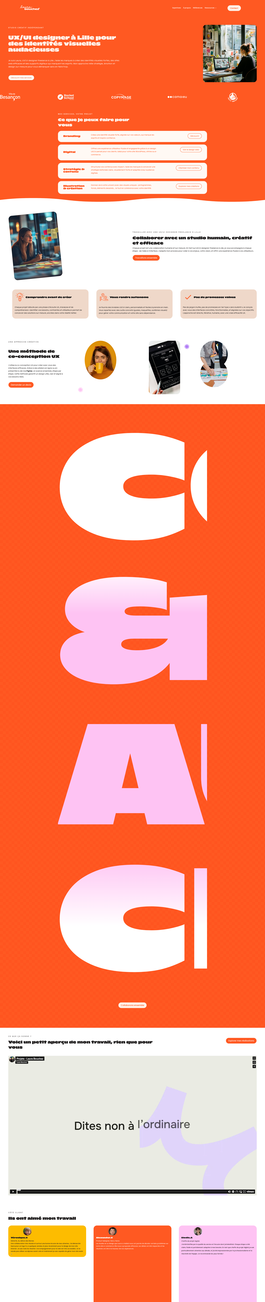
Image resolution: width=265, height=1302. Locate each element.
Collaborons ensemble (132, 1005)
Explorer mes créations (189, 186)
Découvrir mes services (21, 77)
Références (197, 8)
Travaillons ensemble (146, 257)
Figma (29, 371)
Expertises (176, 8)
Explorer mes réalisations (241, 1040)
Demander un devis (21, 384)
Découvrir (194, 136)
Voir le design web (191, 149)
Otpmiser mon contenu (189, 168)
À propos (187, 8)
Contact (234, 8)
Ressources (209, 8)
